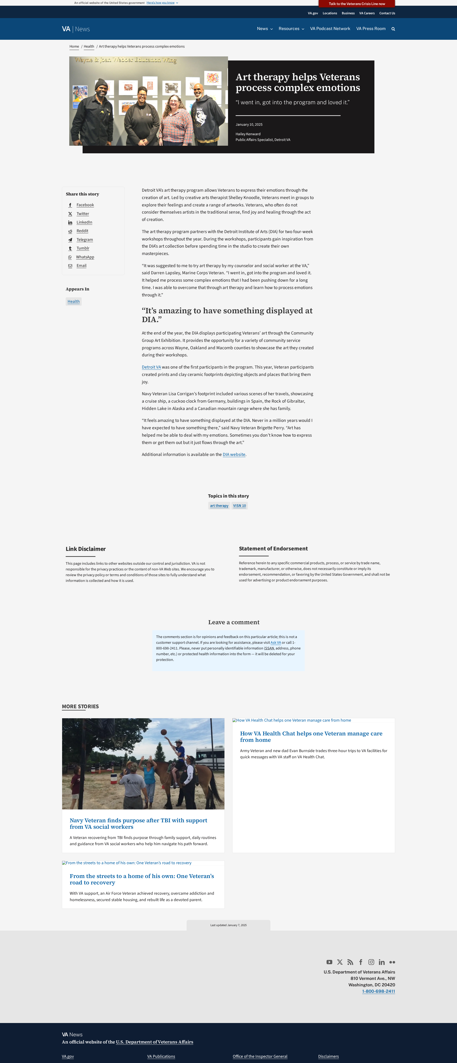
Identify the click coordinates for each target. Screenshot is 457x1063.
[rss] (350, 962)
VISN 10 (239, 505)
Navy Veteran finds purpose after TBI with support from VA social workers (138, 823)
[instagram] (371, 962)
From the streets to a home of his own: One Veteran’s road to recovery (142, 879)
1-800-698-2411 (378, 991)
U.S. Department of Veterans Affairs (154, 1042)
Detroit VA (151, 367)
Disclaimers (328, 1056)
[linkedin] (382, 962)
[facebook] (361, 962)
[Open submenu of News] (270, 28)
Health (74, 301)
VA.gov (68, 1056)
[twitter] (340, 962)
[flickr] (392, 962)
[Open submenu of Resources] (301, 28)
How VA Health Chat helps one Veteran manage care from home (311, 736)
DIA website (234, 454)
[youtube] (329, 962)
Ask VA (276, 642)
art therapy (219, 505)
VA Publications (161, 1056)
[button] (393, 29)
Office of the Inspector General (260, 1056)
